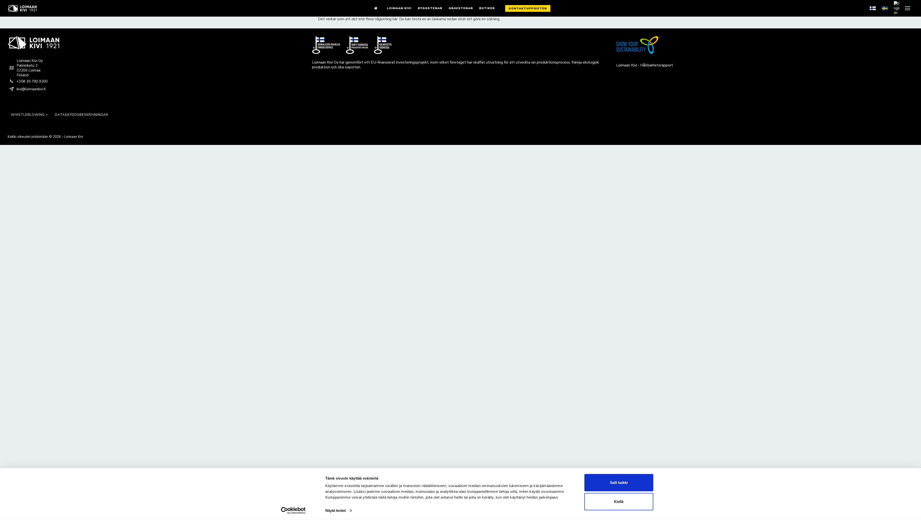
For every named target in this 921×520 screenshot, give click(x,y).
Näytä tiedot (335, 510)
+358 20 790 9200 (32, 81)
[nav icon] (908, 8)
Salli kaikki (619, 483)
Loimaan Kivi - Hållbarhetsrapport (644, 65)
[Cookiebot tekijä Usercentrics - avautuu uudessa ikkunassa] (293, 510)
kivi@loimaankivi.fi (31, 89)
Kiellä (618, 502)
